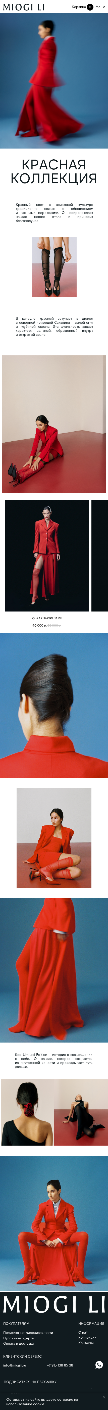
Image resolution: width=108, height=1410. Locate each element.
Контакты (86, 1342)
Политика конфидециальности (28, 1332)
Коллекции (87, 1337)
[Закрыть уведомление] (104, 1397)
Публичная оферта (18, 1338)
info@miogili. (13, 1365)
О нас (83, 1332)
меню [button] (100, 7)
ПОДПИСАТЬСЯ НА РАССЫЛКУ (30, 1382)
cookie (38, 1404)
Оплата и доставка (18, 1343)
